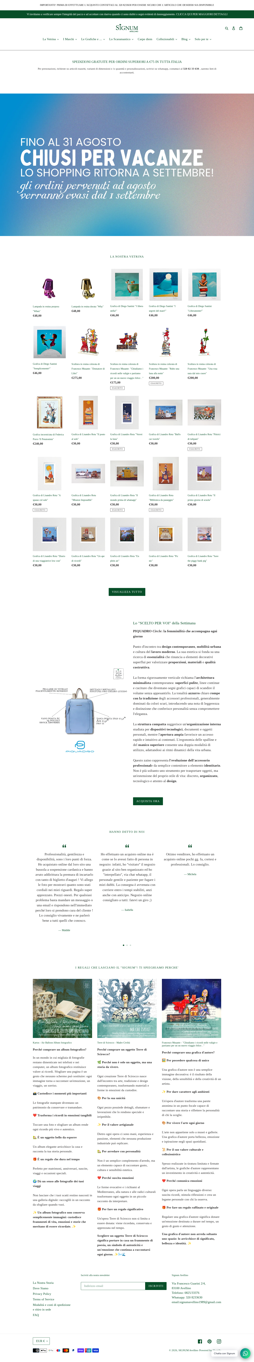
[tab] (123, 945)
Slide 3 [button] (130, 945)
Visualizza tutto (127, 591)
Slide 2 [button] (127, 945)
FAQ (36, 1315)
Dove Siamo (40, 1288)
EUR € (40, 1341)
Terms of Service (43, 1299)
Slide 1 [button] (123, 945)
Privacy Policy (42, 1294)
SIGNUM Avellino (188, 1350)
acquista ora (148, 801)
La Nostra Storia (43, 1282)
